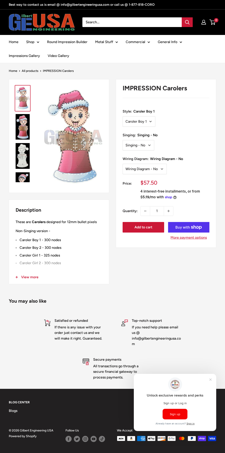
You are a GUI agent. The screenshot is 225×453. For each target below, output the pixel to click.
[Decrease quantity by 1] (145, 211)
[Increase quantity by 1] (168, 211)
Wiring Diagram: (153, 159)
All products (30, 71)
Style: (139, 111)
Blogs (13, 411)
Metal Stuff (104, 42)
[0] (212, 22)
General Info (167, 42)
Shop (30, 42)
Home (13, 42)
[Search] (187, 22)
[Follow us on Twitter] (77, 439)
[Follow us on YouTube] (94, 439)
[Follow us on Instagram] (85, 439)
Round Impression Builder (67, 42)
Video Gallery (58, 56)
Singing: (140, 135)
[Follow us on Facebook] (68, 439)
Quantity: (130, 211)
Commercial (135, 42)
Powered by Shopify (23, 436)
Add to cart (143, 227)
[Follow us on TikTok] (102, 439)
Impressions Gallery (24, 56)
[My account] (203, 22)
